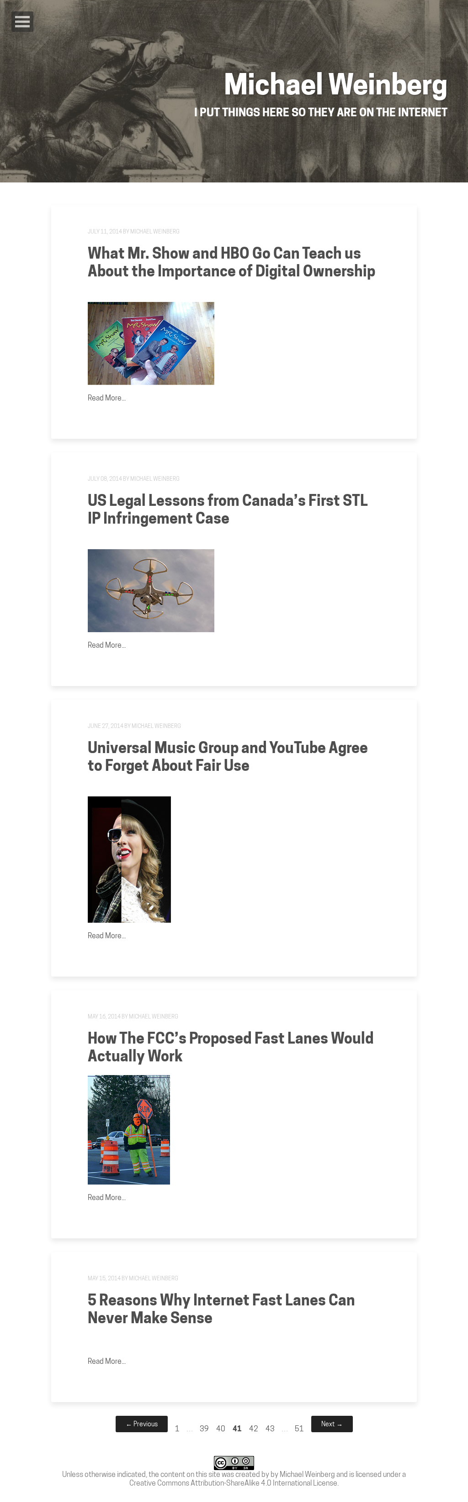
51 (299, 1428)
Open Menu (22, 21)
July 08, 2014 (105, 478)
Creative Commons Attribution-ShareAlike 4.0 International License (233, 1483)
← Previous (142, 1424)
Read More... (107, 398)
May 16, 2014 (104, 1016)
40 (220, 1428)
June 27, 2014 (105, 725)
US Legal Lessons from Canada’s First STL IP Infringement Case (228, 509)
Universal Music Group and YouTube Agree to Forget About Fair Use (228, 756)
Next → (332, 1424)
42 (253, 1428)
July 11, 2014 (105, 231)
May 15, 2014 (104, 1278)
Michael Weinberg (155, 231)
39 (204, 1428)
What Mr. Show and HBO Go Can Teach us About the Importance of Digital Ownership (231, 262)
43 (270, 1428)
